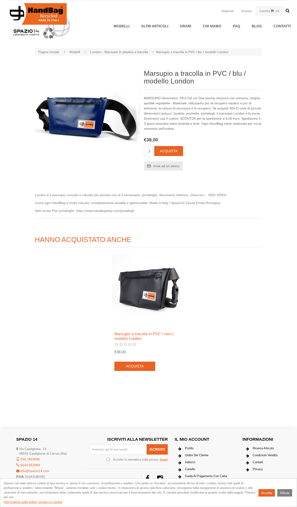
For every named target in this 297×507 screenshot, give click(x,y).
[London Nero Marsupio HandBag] (148, 290)
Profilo (189, 448)
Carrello (190, 469)
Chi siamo (212, 26)
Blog (257, 26)
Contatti (282, 26)
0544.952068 (29, 465)
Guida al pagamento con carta (206, 476)
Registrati (228, 11)
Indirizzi (190, 462)
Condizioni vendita (265, 455)
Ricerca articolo (263, 448)
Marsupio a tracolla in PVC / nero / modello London (144, 336)
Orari (185, 26)
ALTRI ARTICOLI (154, 26)
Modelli (121, 26)
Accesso (246, 11)
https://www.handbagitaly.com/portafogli (105, 211)
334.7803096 (29, 459)
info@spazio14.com (34, 471)
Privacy (258, 469)
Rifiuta (284, 493)
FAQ (236, 26)
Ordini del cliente (196, 455)
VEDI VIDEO (217, 195)
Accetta (266, 493)
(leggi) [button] (164, 459)
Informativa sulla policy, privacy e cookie (33, 502)
